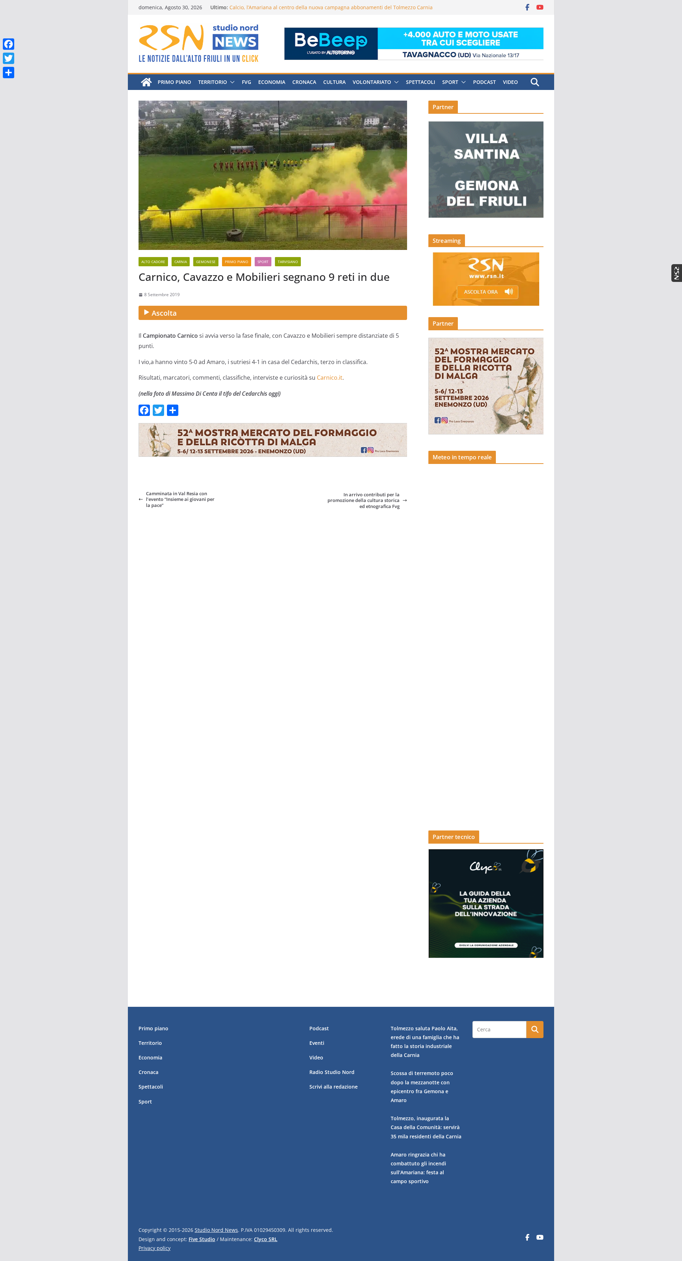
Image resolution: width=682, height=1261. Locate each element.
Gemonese (206, 261)
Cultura (334, 82)
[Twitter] (8, 58)
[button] (231, 82)
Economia (271, 82)
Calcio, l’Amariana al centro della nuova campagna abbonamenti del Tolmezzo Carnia (331, 7)
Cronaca (304, 82)
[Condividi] (8, 72)
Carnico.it (329, 377)
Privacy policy (154, 1248)
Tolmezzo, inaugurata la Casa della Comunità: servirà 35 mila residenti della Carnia (426, 1127)
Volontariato (372, 82)
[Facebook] (8, 44)
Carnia (180, 261)
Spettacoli (420, 82)
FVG (246, 82)
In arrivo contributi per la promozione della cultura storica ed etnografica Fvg (364, 500)
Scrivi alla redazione (333, 1086)
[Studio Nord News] (146, 82)
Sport (450, 82)
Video (510, 82)
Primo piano (174, 82)
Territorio (212, 82)
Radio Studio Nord (331, 1072)
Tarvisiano (288, 261)
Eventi (316, 1043)
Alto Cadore (153, 261)
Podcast (484, 82)
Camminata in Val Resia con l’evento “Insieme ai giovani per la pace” (180, 499)
